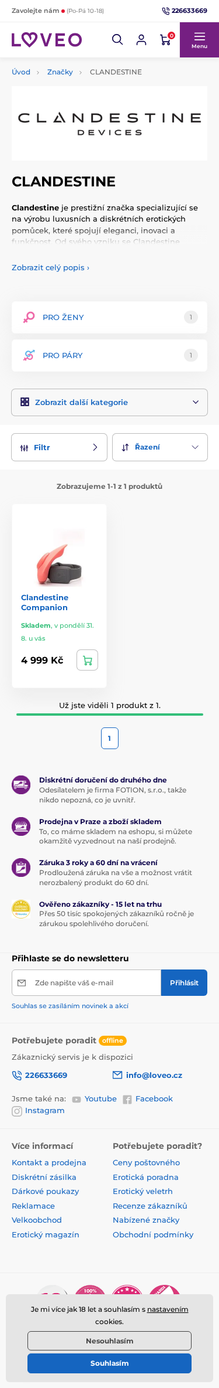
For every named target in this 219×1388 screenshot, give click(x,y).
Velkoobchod (37, 1219)
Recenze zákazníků (150, 1205)
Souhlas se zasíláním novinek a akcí (70, 1006)
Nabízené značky (146, 1219)
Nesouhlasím (110, 1340)
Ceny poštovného (146, 1162)
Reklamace (33, 1205)
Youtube (101, 1098)
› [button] (50, 267)
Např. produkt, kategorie (86, 77)
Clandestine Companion (44, 602)
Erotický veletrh (143, 1191)
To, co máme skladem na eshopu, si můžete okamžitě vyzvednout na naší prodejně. (115, 836)
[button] (118, 39)
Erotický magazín (45, 1234)
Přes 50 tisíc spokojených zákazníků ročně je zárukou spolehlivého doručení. (116, 918)
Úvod (21, 71)
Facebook (154, 1098)
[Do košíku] (87, 660)
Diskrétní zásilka (44, 1177)
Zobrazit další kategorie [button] (81, 402)
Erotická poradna (146, 1177)
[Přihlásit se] (141, 39)
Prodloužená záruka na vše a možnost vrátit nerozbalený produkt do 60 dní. (115, 877)
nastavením (168, 1309)
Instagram (45, 1110)
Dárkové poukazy (45, 1191)
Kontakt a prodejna (49, 1162)
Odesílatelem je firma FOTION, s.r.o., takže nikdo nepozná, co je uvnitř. (112, 794)
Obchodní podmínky (153, 1234)
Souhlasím (110, 1363)
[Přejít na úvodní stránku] (47, 39)
